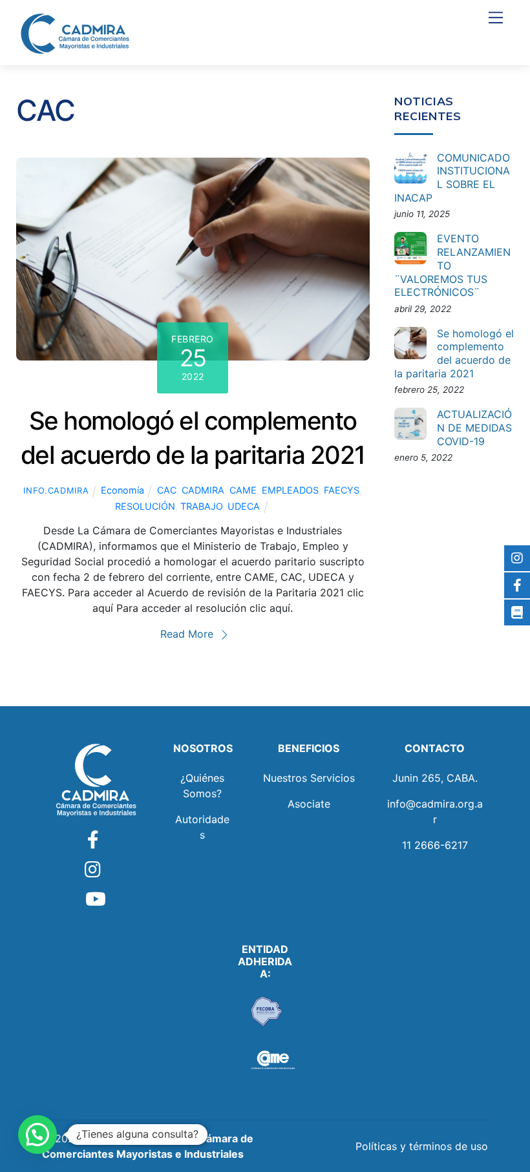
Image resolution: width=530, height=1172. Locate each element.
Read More (186, 633)
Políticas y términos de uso (421, 1146)
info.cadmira (56, 490)
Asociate (309, 803)
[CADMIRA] (74, 33)
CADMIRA (203, 490)
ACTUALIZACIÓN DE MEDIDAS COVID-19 (474, 428)
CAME (243, 490)
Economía (122, 490)
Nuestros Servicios (309, 777)
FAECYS (341, 490)
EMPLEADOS (290, 490)
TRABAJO (201, 506)
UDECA (244, 506)
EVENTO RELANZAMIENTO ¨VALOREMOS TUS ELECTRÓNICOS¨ (452, 265)
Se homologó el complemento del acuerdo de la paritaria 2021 (454, 353)
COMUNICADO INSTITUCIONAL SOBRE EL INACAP (452, 177)
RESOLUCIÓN (145, 506)
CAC (166, 490)
